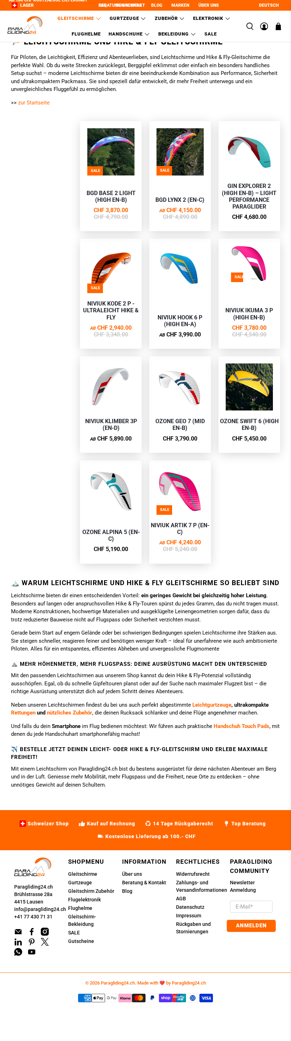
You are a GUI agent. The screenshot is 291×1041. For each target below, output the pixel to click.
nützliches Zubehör (69, 713)
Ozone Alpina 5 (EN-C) (111, 535)
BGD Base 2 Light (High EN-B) (111, 196)
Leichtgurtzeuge (211, 705)
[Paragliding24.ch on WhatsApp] (18, 954)
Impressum (188, 915)
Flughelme (86, 34)
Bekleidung (173, 34)
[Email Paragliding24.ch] (18, 934)
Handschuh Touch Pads (241, 726)
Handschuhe (126, 34)
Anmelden (251, 925)
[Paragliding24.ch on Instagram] (45, 934)
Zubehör (166, 18)
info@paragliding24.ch (40, 909)
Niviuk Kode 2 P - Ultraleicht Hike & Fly (111, 310)
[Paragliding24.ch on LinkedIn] (18, 944)
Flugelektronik (84, 899)
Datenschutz (190, 907)
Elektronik (208, 18)
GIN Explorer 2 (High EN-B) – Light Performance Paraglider (249, 196)
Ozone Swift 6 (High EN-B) (249, 424)
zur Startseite (34, 102)
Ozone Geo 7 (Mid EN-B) (180, 424)
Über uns (132, 874)
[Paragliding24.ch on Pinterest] (32, 944)
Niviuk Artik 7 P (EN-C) (180, 528)
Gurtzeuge (124, 18)
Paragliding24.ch (33, 887)
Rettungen (23, 713)
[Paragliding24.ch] (25, 26)
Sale (210, 34)
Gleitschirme (75, 18)
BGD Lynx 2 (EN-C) (179, 199)
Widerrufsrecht (193, 874)
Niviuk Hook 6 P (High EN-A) (180, 321)
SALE (74, 932)
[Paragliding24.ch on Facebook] (32, 934)
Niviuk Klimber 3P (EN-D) (111, 424)
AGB (181, 898)
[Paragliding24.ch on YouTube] (32, 954)
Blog (127, 891)
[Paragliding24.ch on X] (45, 944)
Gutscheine (81, 941)
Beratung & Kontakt (144, 882)
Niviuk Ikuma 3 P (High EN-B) (249, 313)
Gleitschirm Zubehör (91, 891)
